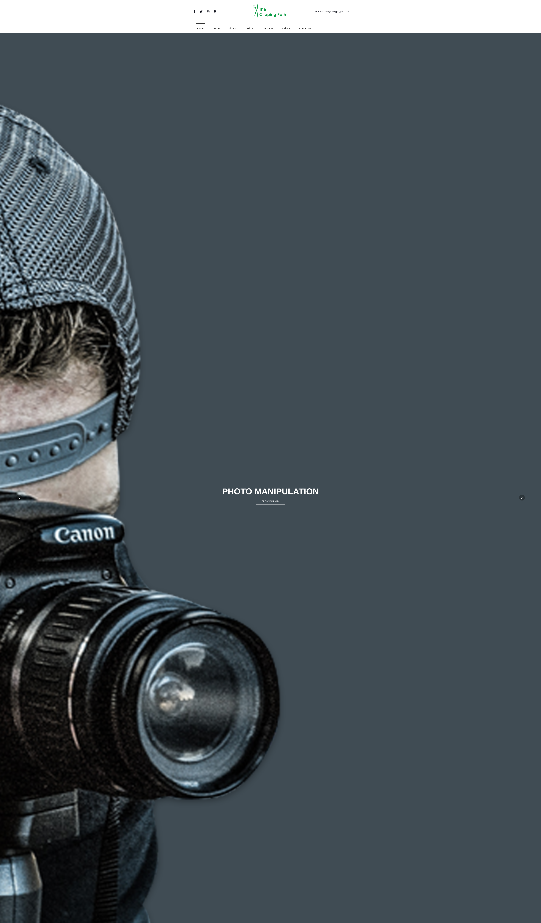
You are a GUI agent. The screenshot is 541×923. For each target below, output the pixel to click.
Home (200, 28)
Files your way (270, 501)
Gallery (286, 28)
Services (268, 28)
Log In (216, 28)
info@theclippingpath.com (337, 11)
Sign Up (233, 28)
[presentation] (19, 497)
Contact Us (305, 28)
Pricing (250, 28)
